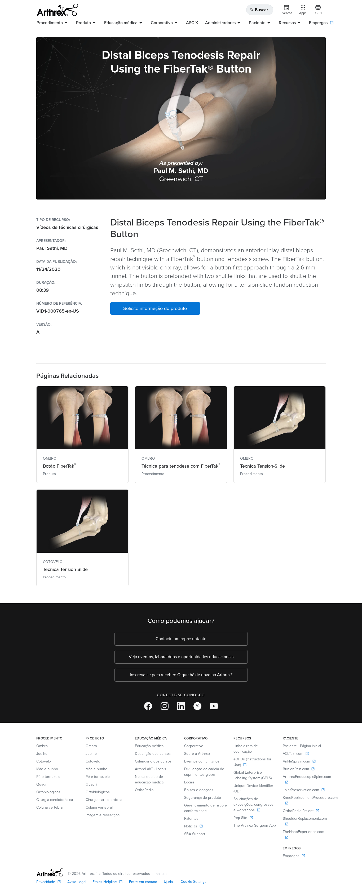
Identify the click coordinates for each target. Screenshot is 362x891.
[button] (155, 308)
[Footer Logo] (50, 872)
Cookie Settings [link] (193, 881)
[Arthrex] (57, 10)
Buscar (259, 10)
